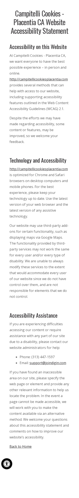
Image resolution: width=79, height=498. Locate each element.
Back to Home (20, 446)
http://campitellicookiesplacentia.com (38, 79)
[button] (6, 463)
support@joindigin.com (47, 363)
